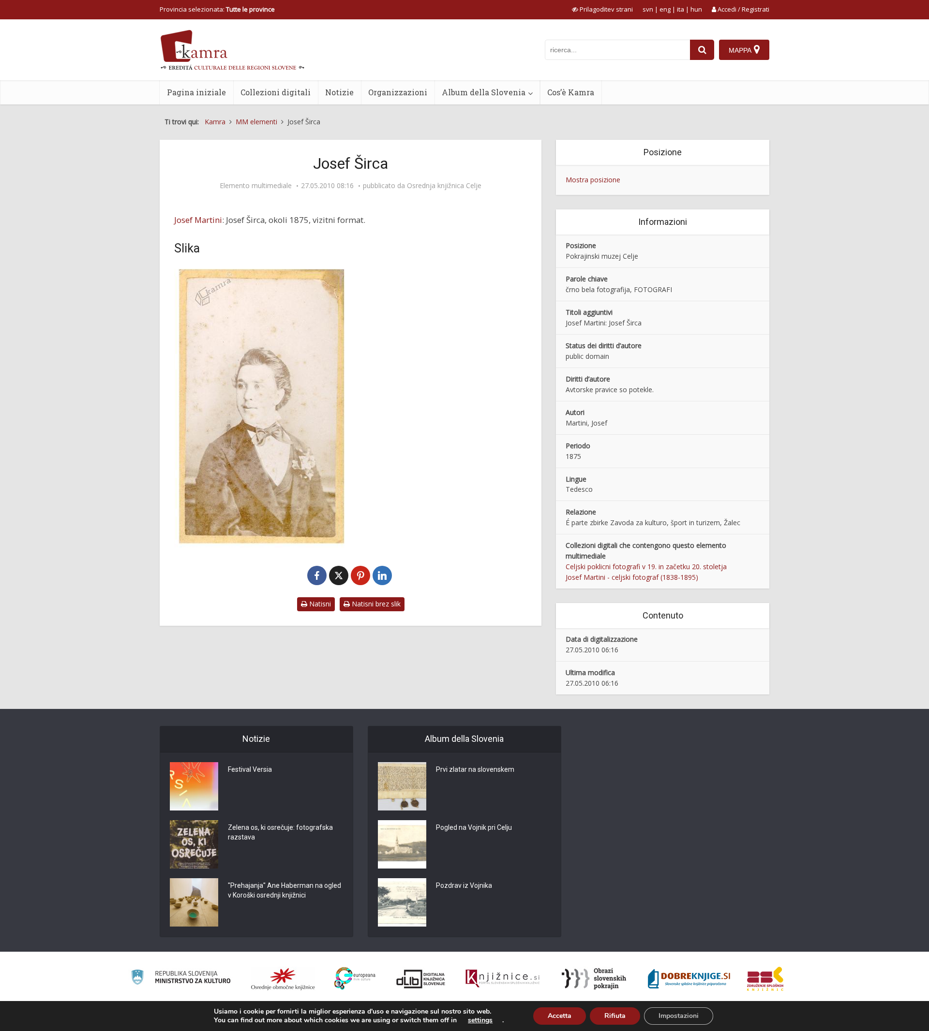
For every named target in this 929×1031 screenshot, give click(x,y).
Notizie (339, 92)
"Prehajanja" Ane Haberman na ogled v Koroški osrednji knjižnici (284, 890)
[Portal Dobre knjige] (689, 978)
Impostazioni (679, 1015)
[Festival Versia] (194, 786)
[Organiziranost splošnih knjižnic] (283, 979)
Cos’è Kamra (570, 92)
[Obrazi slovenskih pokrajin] (594, 979)
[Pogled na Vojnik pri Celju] (402, 844)
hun (696, 9)
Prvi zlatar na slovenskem (475, 769)
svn (648, 9)
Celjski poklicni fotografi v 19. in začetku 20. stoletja (646, 566)
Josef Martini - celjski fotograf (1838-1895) (632, 577)
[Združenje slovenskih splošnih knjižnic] (502, 978)
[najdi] (702, 50)
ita (680, 9)
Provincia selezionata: (217, 9)
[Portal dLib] (421, 979)
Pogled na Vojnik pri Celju (474, 827)
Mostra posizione (593, 179)
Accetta (559, 1015)
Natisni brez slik (375, 603)
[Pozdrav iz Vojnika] (402, 902)
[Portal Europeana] (354, 978)
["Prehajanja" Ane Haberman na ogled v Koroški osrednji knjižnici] (194, 902)
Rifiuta (615, 1015)
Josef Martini (198, 219)
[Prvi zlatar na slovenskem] (402, 786)
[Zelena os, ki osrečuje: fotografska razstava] (194, 844)
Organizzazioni (397, 92)
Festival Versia (250, 769)
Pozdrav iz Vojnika (464, 885)
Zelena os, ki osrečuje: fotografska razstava (280, 832)
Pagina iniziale (196, 92)
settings (480, 1020)
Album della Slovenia (483, 92)
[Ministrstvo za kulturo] (180, 978)
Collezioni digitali (275, 92)
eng (665, 9)
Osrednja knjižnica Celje (444, 185)
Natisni (319, 603)
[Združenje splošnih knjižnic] (765, 979)
